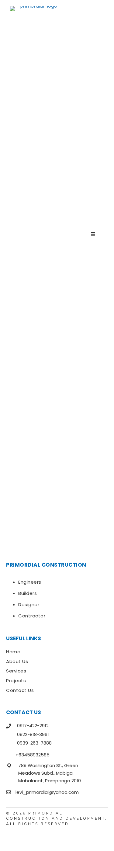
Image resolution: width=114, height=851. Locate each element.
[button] (10, 837)
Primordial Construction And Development (55, 816)
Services (16, 671)
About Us (17, 661)
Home (13, 651)
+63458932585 (33, 755)
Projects (16, 680)
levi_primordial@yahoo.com (47, 792)
